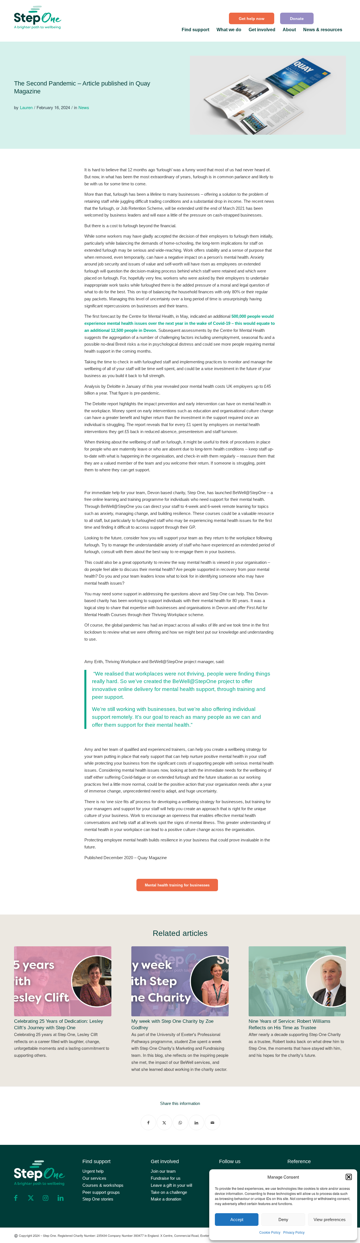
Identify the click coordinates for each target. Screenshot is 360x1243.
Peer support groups (101, 1192)
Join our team (163, 1171)
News (83, 107)
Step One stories (97, 1199)
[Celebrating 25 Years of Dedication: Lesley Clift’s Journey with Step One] (62, 981)
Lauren (26, 107)
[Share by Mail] (212, 1122)
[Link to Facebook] (16, 1198)
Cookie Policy (269, 1232)
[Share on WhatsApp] (180, 1122)
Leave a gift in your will (171, 1185)
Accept (236, 1219)
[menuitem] (251, 18)
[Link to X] (30, 1198)
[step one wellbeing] (38, 16)
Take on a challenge (169, 1192)
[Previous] (22, 994)
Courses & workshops (102, 1185)
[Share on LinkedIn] (196, 1122)
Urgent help (93, 1171)
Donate (297, 18)
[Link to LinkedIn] (60, 1198)
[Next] (337, 994)
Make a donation (166, 1199)
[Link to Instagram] (45, 1198)
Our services (94, 1178)
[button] (349, 1177)
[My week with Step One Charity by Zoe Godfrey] (180, 981)
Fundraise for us (166, 1178)
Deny (283, 1219)
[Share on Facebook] (148, 1122)
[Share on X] (164, 1122)
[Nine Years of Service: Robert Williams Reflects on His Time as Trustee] (297, 981)
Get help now (251, 18)
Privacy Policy (294, 1232)
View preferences (330, 1219)
